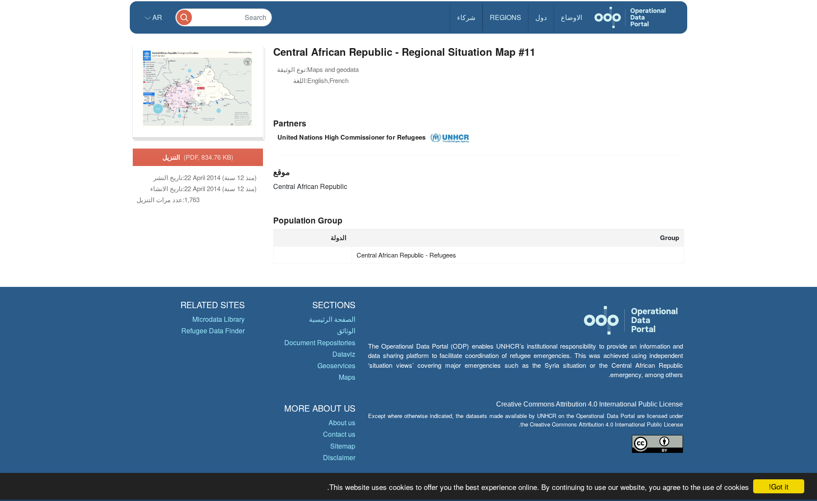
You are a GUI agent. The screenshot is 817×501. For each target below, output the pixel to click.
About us (342, 422)
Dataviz (343, 354)
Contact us (339, 434)
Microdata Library (218, 319)
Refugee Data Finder (213, 330)
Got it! (778, 486)
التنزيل (198, 157)
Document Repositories (319, 342)
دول (541, 17)
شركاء (466, 17)
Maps (347, 377)
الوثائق (346, 330)
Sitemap (342, 446)
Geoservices (336, 365)
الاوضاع (571, 17)
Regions (505, 17)
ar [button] (156, 17)
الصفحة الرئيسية (332, 319)
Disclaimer (339, 457)
